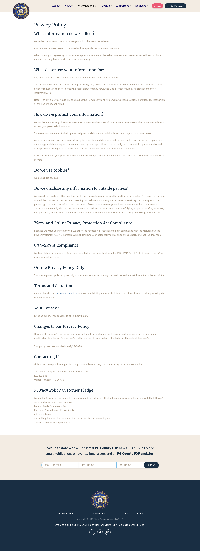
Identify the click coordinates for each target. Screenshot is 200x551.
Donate (157, 6)
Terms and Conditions (67, 293)
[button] (55, 6)
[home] (20, 11)
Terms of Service (133, 513)
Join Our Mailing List (175, 6)
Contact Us (100, 513)
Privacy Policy (67, 513)
